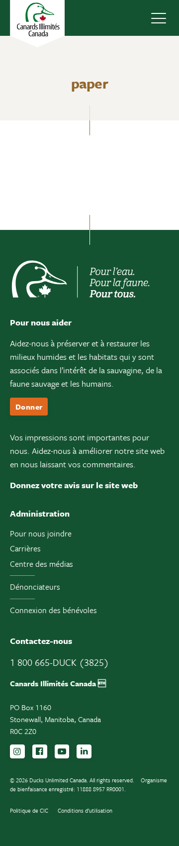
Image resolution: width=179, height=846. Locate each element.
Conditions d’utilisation (85, 810)
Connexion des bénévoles (53, 610)
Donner (28, 406)
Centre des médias (41, 564)
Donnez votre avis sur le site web (74, 485)
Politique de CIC (29, 810)
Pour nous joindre (41, 533)
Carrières (25, 548)
